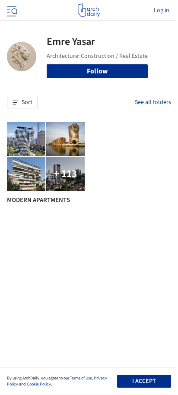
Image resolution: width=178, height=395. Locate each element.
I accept (144, 381)
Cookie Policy (39, 384)
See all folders (153, 102)
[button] (22, 103)
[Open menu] (11, 10)
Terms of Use (81, 378)
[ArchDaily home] (89, 10)
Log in (161, 10)
